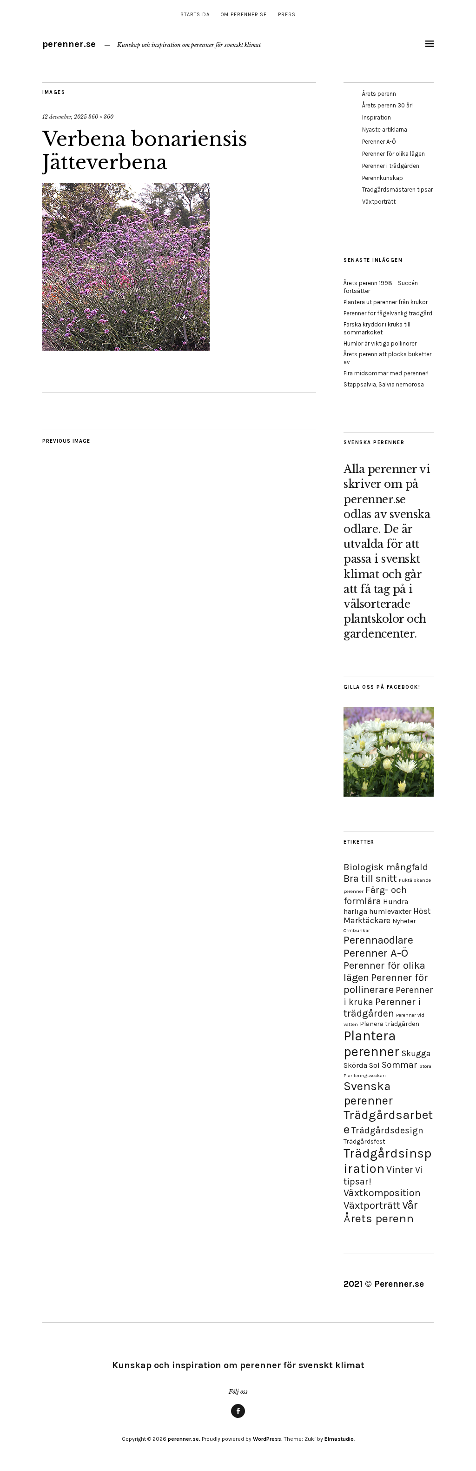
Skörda (355, 1065)
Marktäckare (367, 920)
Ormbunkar (357, 930)
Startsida (195, 15)
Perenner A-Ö (379, 141)
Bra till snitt (370, 878)
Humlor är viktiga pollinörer (380, 343)
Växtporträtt (379, 201)
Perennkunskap (382, 177)
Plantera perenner (371, 1043)
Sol (374, 1065)
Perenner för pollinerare (386, 984)
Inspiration (376, 117)
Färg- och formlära (375, 895)
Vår (410, 1204)
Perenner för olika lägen (393, 153)
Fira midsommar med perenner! (386, 373)
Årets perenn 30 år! (387, 105)
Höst (421, 911)
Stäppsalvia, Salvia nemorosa (384, 384)
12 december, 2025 (64, 116)
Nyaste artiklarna (384, 129)
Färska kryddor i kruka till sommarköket (377, 328)
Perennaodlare (378, 940)
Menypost (238, 1417)
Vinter (399, 1169)
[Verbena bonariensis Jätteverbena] (126, 348)
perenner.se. (184, 1439)
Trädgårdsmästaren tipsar (397, 189)
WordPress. (268, 1439)
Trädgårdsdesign (387, 1130)
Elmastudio (339, 1439)
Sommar (399, 1064)
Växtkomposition (382, 1192)
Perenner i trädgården (390, 165)
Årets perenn (379, 93)
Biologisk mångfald (386, 866)
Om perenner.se (244, 15)
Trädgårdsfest (364, 1141)
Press (287, 15)
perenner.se (69, 44)
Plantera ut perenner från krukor (386, 302)
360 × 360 (100, 116)
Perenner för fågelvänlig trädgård (388, 313)
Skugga (416, 1053)
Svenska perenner (368, 1093)
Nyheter (404, 921)
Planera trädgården (389, 1024)
